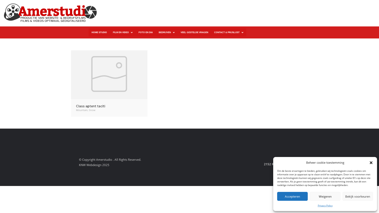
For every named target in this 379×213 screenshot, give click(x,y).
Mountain (82, 110)
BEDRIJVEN (165, 32)
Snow (92, 110)
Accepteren (292, 196)
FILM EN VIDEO (121, 32)
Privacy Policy (325, 205)
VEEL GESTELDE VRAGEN (194, 32)
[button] (371, 163)
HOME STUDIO (99, 32)
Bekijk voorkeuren (357, 196)
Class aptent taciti (90, 106)
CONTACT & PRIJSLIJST (227, 32)
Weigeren (325, 196)
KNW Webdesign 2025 (94, 165)
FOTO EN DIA (146, 32)
